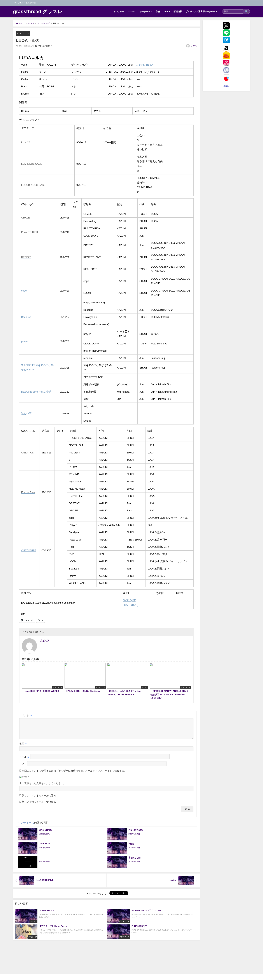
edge (24, 290)
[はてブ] (226, 40)
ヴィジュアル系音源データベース (201, 11)
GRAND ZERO (144, 64)
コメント (25, 715)
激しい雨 (26, 413)
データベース (146, 11)
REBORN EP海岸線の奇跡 (36, 391)
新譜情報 (178, 11)
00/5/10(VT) (129, 600)
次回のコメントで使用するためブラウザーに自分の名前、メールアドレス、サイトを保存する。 (74, 770)
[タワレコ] (226, 55)
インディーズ (23, 33)
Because (26, 317)
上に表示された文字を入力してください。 (42, 783)
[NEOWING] (226, 70)
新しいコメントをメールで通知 (39, 795)
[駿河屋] (226, 86)
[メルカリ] (226, 78)
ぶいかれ (132, 11)
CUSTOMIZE (28, 550)
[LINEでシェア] (226, 32)
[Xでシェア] (226, 25)
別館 (158, 11)
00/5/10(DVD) (130, 605)
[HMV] (226, 63)
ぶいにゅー (119, 11)
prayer (24, 341)
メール (24, 757)
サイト (23, 764)
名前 (23, 743)
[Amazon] (226, 48)
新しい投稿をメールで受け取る (39, 801)
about (167, 11)
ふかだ (194, 46)
